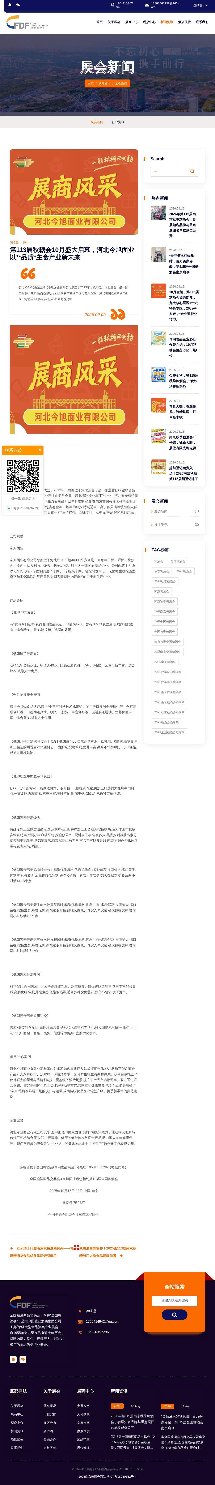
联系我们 (202, 22)
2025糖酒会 (184, 571)
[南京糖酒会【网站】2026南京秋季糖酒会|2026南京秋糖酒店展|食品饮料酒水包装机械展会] (27, 21)
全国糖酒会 (44, 1167)
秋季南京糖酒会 (164, 611)
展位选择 (83, 1448)
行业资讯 (161, 525)
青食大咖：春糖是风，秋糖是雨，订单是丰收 (182, 412)
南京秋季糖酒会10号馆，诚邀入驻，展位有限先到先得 (183, 442)
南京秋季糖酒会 (164, 601)
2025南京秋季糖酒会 (168, 692)
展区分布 (49, 1422)
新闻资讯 (167, 22)
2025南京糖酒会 (165, 662)
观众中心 (149, 22)
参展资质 (83, 1431)
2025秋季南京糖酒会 (168, 682)
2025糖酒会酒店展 (166, 722)
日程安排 (49, 1414)
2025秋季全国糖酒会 (168, 672)
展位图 (48, 1431)
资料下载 (49, 1448)
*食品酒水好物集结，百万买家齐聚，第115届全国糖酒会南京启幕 (182, 1422)
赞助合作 (49, 1439)
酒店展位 (184, 22)
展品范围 (83, 1439)
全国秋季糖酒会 (164, 631)
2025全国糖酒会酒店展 (169, 732)
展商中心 (131, 22)
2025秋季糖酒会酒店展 (169, 712)
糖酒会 (158, 561)
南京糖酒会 (161, 591)
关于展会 (114, 22)
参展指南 (83, 1422)
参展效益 (83, 1406)
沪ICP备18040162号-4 (121, 1476)
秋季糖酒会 (161, 571)
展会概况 (49, 1406)
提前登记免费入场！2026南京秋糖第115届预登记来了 (183, 473)
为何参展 (83, 1414)
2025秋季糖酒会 (165, 581)
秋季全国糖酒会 (164, 621)
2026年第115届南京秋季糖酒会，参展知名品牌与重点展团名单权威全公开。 (182, 225)
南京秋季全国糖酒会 (167, 641)
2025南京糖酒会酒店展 (169, 702)
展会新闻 (161, 511)
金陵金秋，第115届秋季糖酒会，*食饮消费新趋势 (183, 381)
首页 (99, 22)
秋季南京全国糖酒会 (167, 651)
